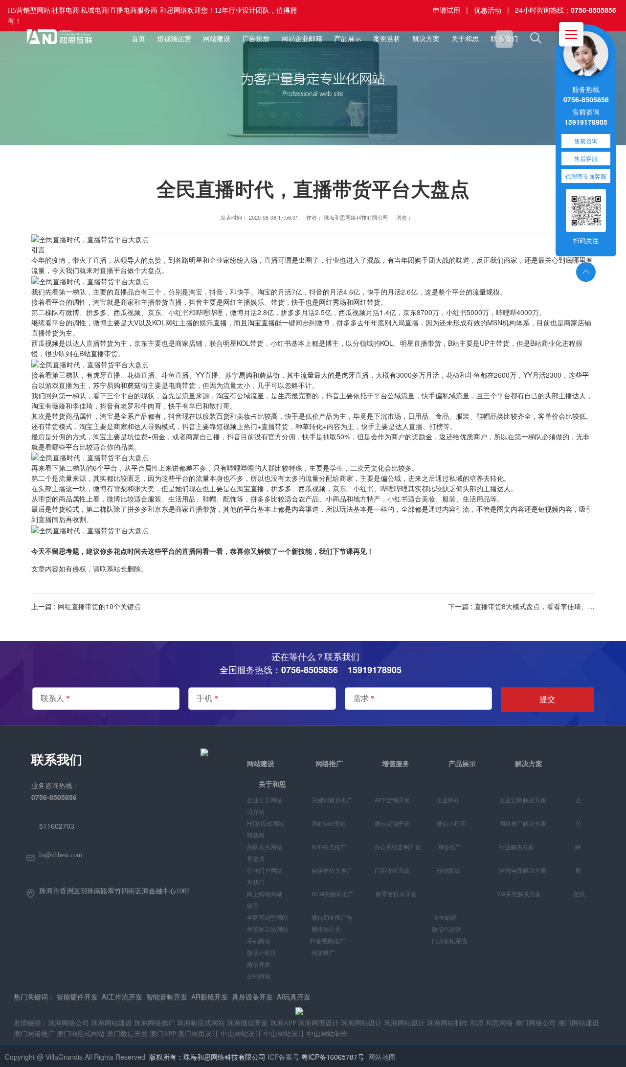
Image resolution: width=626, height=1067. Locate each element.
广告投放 (255, 39)
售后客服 (586, 158)
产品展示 (347, 39)
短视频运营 (174, 39)
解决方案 (426, 39)
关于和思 (465, 39)
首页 (138, 39)
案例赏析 (387, 39)
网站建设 (216, 39)
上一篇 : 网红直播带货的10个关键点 (86, 606)
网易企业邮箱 (301, 39)
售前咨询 (586, 140)
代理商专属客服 (585, 176)
